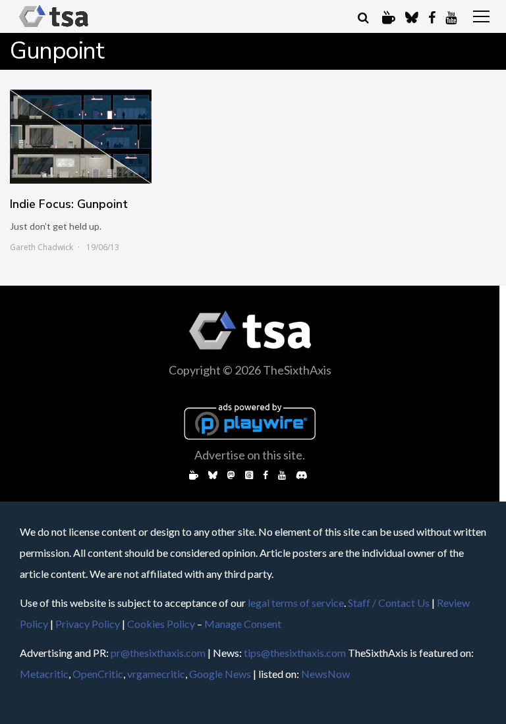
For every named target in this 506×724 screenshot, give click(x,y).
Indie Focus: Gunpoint (69, 204)
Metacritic (44, 673)
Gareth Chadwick (41, 247)
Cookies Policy (161, 623)
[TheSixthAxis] (54, 27)
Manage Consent (242, 623)
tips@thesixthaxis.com (295, 652)
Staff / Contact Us (389, 602)
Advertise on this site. (249, 455)
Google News (220, 673)
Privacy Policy (87, 623)
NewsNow (325, 673)
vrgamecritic (156, 673)
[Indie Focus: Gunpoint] (81, 137)
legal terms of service (296, 602)
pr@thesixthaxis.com (158, 652)
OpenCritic (97, 673)
